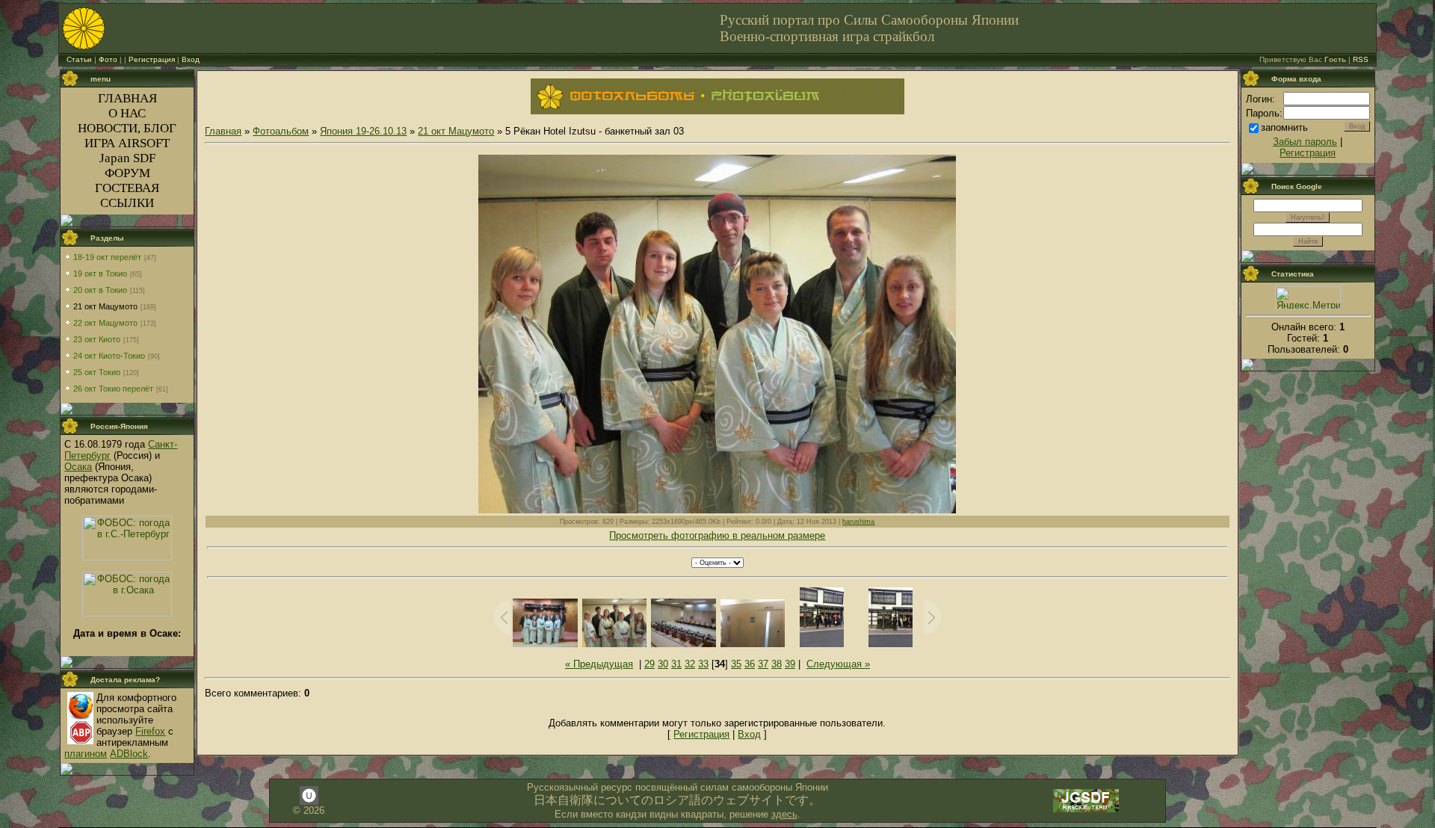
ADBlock (129, 753)
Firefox (150, 731)
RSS (1360, 59)
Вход (191, 59)
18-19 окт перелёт (107, 257)
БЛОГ (160, 128)
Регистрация (152, 59)
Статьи (79, 59)
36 (749, 664)
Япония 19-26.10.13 (363, 131)
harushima (858, 521)
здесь (784, 814)
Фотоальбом (281, 131)
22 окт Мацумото (105, 322)
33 (703, 664)
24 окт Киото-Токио (109, 355)
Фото (108, 59)
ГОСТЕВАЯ (127, 188)
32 (690, 664)
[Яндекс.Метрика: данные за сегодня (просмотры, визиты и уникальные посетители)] (1308, 297)
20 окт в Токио (100, 289)
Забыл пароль (1305, 141)
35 (736, 664)
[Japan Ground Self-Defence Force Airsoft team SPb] (1086, 810)
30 (663, 664)
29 (649, 664)
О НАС (127, 113)
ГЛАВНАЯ (127, 98)
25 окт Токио (96, 372)
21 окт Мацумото (105, 306)
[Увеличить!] (717, 334)
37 (763, 664)
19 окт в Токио (100, 273)
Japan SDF (127, 158)
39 (790, 664)
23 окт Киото (96, 339)
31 (676, 664)
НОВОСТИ (108, 128)
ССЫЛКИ (127, 203)
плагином (85, 753)
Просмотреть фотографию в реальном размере (717, 535)
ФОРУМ (127, 173)
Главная (223, 131)
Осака (78, 466)
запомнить (1284, 127)
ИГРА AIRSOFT (127, 143)
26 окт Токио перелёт (113, 388)
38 (776, 664)
